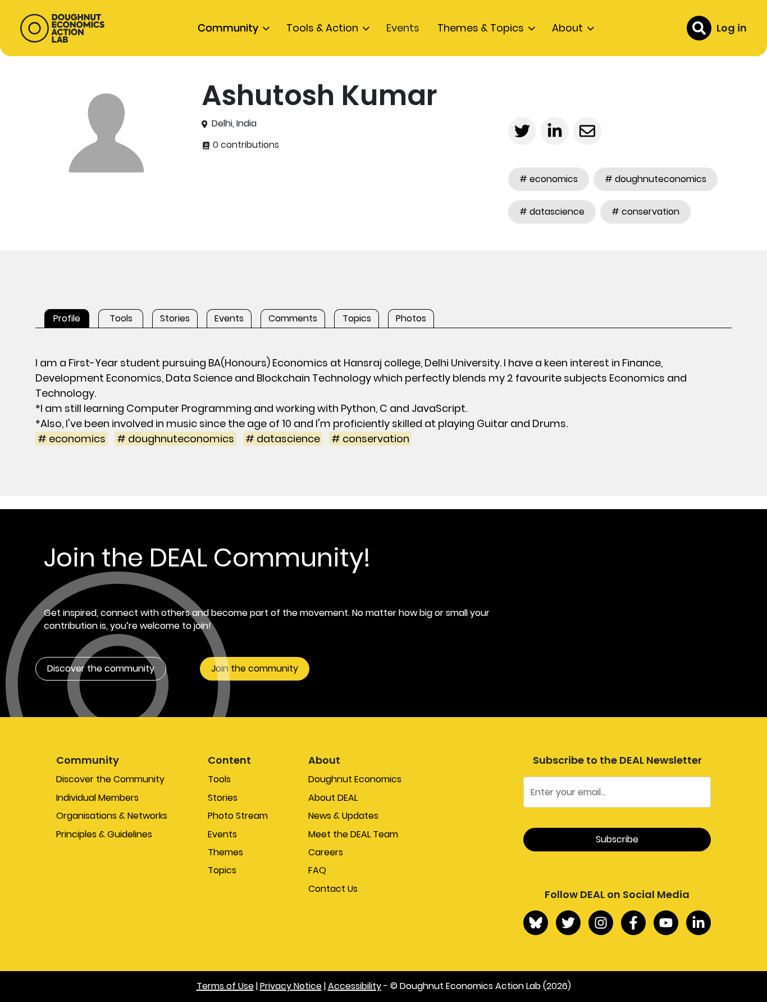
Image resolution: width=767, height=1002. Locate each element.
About (567, 28)
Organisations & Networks (111, 815)
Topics (222, 870)
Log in (731, 28)
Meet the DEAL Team (353, 834)
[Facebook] (633, 922)
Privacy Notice (291, 986)
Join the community (254, 668)
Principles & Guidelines (104, 834)
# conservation (645, 211)
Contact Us (333, 888)
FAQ (317, 870)
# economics (548, 179)
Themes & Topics (480, 28)
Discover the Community (110, 779)
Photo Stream (238, 815)
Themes (225, 852)
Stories (223, 797)
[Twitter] (568, 922)
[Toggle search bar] (699, 28)
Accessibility (354, 986)
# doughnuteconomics (655, 179)
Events (402, 28)
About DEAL (333, 797)
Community (228, 28)
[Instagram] (600, 922)
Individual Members (97, 797)
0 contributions (245, 145)
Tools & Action (322, 28)
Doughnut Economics (354, 779)
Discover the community (100, 668)
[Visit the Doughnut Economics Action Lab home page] (62, 28)
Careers (325, 852)
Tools (219, 779)
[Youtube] (666, 922)
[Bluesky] (535, 922)
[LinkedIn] (698, 922)
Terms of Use (225, 986)
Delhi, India (234, 123)
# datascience (552, 211)
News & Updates (343, 815)
